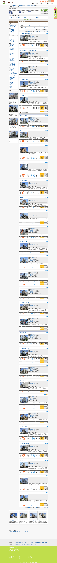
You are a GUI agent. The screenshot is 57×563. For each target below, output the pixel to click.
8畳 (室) (11, 87)
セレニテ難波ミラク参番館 (24, 162)
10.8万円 (30, 25)
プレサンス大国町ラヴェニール (24, 348)
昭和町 (37, 17)
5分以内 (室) (12, 38)
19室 (39, 27)
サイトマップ (11, 558)
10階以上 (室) (12, 81)
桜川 (34, 183)
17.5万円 (44, 25)
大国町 (18, 17)
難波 (32, 68)
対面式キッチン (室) (12, 67)
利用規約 (10, 557)
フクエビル (40, 520)
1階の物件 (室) (12, 79)
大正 (32, 544)
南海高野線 (32, 542)
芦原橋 (33, 84)
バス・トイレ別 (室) (12, 68)
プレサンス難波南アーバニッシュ (24, 302)
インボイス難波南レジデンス (22, 520)
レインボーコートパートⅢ (24, 460)
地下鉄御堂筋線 (31, 37)
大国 (35, 66)
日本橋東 (35, 35)
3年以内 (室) (11, 45)
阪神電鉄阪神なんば (36, 542)
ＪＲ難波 (33, 120)
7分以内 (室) (12, 39)
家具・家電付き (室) (12, 65)
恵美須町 (34, 36)
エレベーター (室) (12, 63)
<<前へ (40, 31)
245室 (25, 27)
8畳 (19, 558)
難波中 (35, 318)
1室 (44, 27)
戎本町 (35, 413)
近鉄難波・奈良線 (41, 542)
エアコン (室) (12, 72)
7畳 (19, 557)
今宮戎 (23, 531)
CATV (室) (11, 74)
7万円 (25, 25)
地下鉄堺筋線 (31, 36)
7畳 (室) (11, 86)
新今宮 (33, 245)
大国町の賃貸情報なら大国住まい (14, 547)
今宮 (33, 69)
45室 (34, 27)
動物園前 (25, 17)
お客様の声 (30, 556)
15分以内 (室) (12, 41)
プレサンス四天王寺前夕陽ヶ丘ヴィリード (26, 33)
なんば (12, 17)
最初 (47, 31)
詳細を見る (42, 44)
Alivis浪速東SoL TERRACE (24, 95)
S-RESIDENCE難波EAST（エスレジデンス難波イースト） (28, 50)
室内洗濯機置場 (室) (12, 60)
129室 (29, 27)
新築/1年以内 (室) (12, 44)
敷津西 (35, 272)
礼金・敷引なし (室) (12, 26)
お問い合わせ (30, 557)
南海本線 (31, 68)
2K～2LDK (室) (12, 31)
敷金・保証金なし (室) (13, 25)
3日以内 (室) (12, 53)
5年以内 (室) (12, 46)
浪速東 (35, 81)
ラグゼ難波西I (22, 145)
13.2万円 (34, 25)
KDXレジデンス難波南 (23, 332)
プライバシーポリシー (12, 556)
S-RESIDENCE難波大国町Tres (24, 443)
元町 (35, 228)
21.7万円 (39, 25)
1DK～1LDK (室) (12, 30)
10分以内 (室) (12, 40)
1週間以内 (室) (12, 54)
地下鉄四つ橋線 (31, 291)
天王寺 (31, 17)
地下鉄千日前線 (31, 183)
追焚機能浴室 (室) (12, 69)
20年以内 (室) (12, 49)
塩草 (35, 117)
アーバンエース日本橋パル (12, 113)
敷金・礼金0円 (21, 556)
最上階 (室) (11, 83)
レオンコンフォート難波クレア (24, 426)
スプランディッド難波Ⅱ (23, 115)
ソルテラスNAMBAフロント (24, 180)
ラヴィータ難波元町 (12, 520)
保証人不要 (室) (12, 58)
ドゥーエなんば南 (22, 130)
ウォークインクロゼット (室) (13, 73)
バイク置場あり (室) (12, 64)
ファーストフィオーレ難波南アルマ (25, 241)
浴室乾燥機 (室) (12, 70)
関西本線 (31, 120)
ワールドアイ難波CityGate (23, 79)
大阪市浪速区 (32, 35)
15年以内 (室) (12, 48)
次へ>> (45, 31)
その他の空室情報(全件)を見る (24, 112)
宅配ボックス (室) (12, 77)
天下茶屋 (35, 544)
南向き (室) (11, 84)
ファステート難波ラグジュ (12, 126)
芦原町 (27, 531)
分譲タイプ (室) (12, 59)
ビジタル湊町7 (22, 226)
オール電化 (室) (12, 62)
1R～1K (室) (12, 29)
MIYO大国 (21, 197)
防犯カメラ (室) (12, 78)
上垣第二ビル (22, 380)
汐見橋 (25, 531)
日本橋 (35, 52)
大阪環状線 (31, 69)
